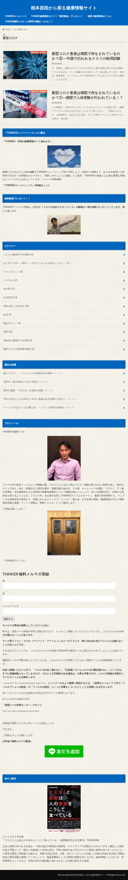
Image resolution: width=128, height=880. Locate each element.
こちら (46, 185)
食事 (7, 331)
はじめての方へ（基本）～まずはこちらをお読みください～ (36, 263)
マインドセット (13, 271)
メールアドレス (10, 606)
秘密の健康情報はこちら (100, 16)
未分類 (9, 288)
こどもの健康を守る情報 (18, 254)
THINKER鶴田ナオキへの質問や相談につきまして (29, 21)
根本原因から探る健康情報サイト (64, 7)
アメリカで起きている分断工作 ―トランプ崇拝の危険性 (38, 407)
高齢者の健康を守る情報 (17, 340)
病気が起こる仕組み (16, 305)
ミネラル (10, 280)
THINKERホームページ (16, 16)
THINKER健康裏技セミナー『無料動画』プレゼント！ (57, 16)
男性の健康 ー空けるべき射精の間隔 (28, 390)
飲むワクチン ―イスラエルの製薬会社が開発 (32, 373)
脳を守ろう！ (11, 323)
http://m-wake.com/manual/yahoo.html (20, 711)
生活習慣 (10, 297)
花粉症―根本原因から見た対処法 (25, 381)
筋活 (7, 314)
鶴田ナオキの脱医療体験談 (18, 348)
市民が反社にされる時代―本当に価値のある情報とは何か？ (39, 398)
